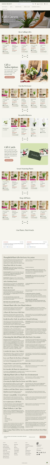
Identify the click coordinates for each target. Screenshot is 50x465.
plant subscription (29, 283)
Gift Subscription (20, 411)
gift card (22, 285)
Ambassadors (16, 451)
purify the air (8, 322)
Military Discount (6, 456)
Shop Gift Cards (9, 160)
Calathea (15, 268)
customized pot (6, 379)
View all (25, 56)
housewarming (14, 341)
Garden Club (4, 9)
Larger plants (14, 354)
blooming (44, 340)
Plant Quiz (16, 454)
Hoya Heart (17, 345)
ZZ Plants (21, 273)
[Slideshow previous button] (2, 244)
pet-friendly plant (13, 371)
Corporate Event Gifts (6, 448)
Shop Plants (4, 6)
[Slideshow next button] (47, 244)
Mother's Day (41, 345)
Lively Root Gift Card (15, 410)
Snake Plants (17, 273)
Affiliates (15, 453)
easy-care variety (20, 403)
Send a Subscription (10, 77)
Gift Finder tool (32, 345)
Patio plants (5, 391)
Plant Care (16, 444)
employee (16, 347)
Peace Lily (12, 277)
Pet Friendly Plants (6, 447)
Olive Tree (40, 333)
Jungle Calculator (28, 354)
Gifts (11, 6)
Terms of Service (28, 453)
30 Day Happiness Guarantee (25, 1)
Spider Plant (42, 383)
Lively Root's (12, 308)
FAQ (26, 448)
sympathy (32, 307)
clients (31, 308)
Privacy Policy (27, 454)
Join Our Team (16, 448)
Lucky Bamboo (12, 332)
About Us (15, 447)
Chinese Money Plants (9, 274)
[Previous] (43, 82)
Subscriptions (18, 6)
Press (15, 445)
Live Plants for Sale (6, 454)
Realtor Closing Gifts (6, 451)
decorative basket (40, 300)
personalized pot (21, 283)
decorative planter (6, 284)
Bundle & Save (27, 6)
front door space (17, 392)
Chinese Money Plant (12, 342)
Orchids (34, 341)
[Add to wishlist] (10, 36)
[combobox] (25, 4)
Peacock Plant (29, 328)
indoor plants (17, 316)
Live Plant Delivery (6, 453)
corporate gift (21, 334)
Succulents (13, 406)
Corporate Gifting (36, 6)
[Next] (45, 82)
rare (37, 384)
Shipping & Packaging (29, 445)
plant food (12, 284)
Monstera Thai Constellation (30, 385)
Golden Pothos (10, 268)
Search (26, 447)
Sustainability (16, 450)
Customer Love (28, 450)
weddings (15, 343)
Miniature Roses (42, 341)
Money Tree (5, 332)
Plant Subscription (6, 457)
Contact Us (27, 444)
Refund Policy (27, 451)
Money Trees (5, 268)
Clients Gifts (5, 450)
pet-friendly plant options (29, 276)
